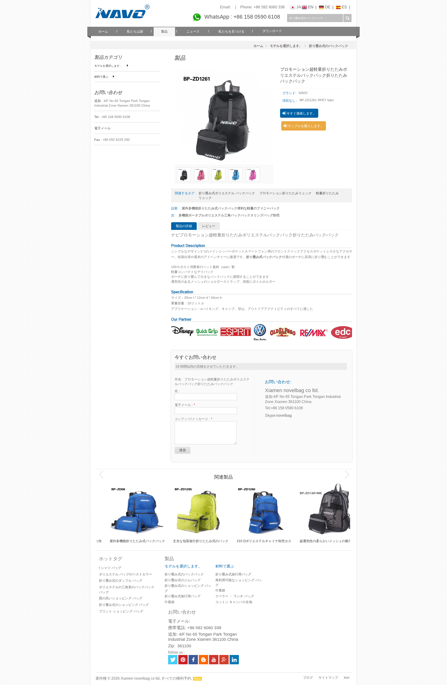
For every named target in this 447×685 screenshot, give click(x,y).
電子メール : (185, 405)
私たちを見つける (231, 31)
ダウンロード (272, 31)
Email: (225, 7)
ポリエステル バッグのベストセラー (125, 574)
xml (346, 677)
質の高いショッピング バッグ (120, 598)
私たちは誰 (135, 31)
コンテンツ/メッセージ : (193, 419)
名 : (177, 391)
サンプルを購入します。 (306, 126)
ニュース (193, 31)
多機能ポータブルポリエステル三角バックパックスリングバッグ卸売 (229, 215)
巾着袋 (169, 602)
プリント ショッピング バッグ (121, 611)
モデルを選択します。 (286, 46)
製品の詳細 (184, 226)
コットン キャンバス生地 (233, 602)
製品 (164, 31)
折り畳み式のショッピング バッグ (124, 605)
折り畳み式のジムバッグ (182, 580)
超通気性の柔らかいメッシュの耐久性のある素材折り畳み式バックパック (318, 541)
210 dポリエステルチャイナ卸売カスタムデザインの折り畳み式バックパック (255, 541)
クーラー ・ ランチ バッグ (234, 596)
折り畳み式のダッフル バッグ (120, 580)
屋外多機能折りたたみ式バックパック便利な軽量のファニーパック (231, 208)
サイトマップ (328, 677)
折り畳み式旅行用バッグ (182, 596)
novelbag (284, 415)
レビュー (208, 226)
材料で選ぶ (101, 76)
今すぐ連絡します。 (301, 113)
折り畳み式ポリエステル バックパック (227, 193)
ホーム (103, 31)
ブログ (308, 677)
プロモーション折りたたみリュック (285, 193)
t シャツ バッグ (110, 568)
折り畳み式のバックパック (328, 46)
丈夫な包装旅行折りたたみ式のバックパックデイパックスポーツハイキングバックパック (192, 541)
